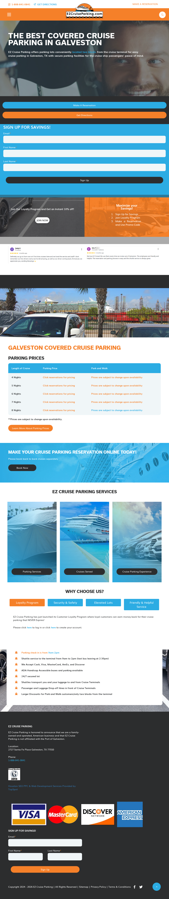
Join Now (42, 220)
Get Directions (84, 115)
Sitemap (83, 886)
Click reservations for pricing (59, 377)
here (29, 627)
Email (7, 133)
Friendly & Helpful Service (141, 604)
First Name (10, 147)
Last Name (10, 161)
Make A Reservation (84, 105)
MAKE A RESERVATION (145, 4)
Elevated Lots (103, 602)
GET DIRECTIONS (46, 4)
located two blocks (84, 52)
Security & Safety (65, 602)
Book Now (22, 467)
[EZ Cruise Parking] (83, 11)
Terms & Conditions (119, 886)
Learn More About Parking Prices (30, 428)
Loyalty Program (27, 602)
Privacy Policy (98, 886)
